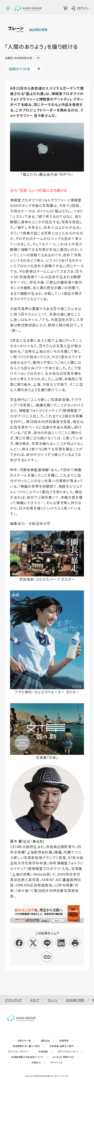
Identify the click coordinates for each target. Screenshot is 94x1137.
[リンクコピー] (47, 957)
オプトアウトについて (70, 1051)
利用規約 (45, 1051)
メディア (34, 1000)
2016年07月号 (38, 29)
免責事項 (66, 1040)
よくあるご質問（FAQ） (66, 1057)
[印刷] (75, 943)
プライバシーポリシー (21, 1051)
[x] (33, 943)
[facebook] (19, 943)
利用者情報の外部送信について (29, 1057)
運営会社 (47, 1040)
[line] (47, 943)
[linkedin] (61, 943)
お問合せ (38, 1062)
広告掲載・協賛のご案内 (63, 1046)
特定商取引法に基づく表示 (28, 1046)
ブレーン (52, 1000)
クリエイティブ (13, 1000)
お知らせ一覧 (26, 1040)
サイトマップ (56, 1062)
